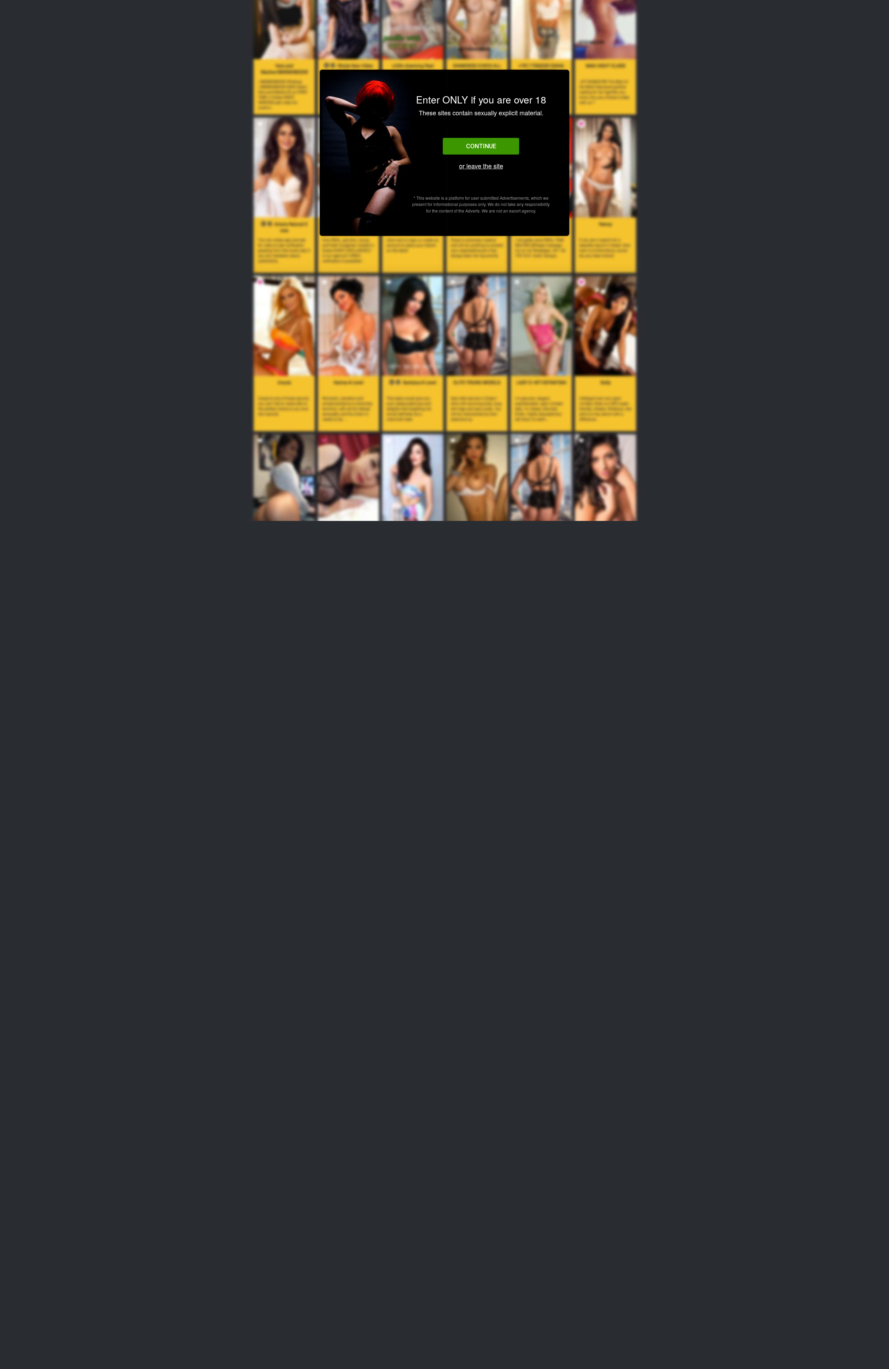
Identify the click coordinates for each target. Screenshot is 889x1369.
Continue (481, 146)
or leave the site (481, 165)
